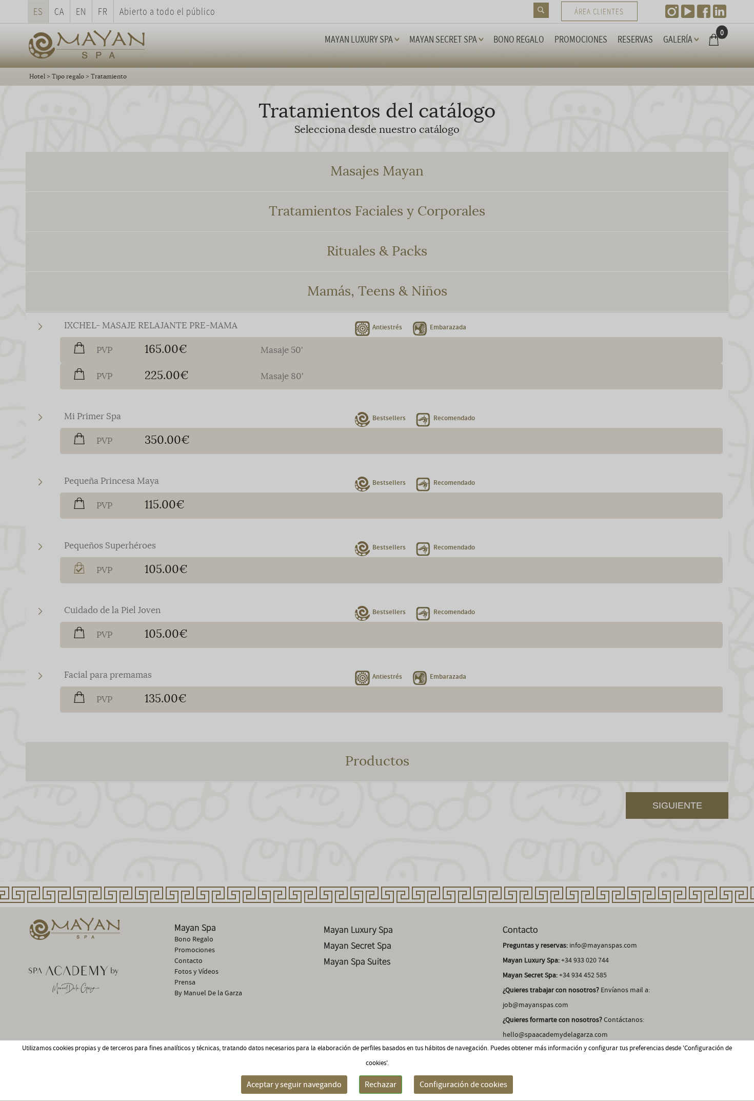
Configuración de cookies (463, 1084)
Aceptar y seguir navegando (294, 1084)
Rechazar (380, 1084)
